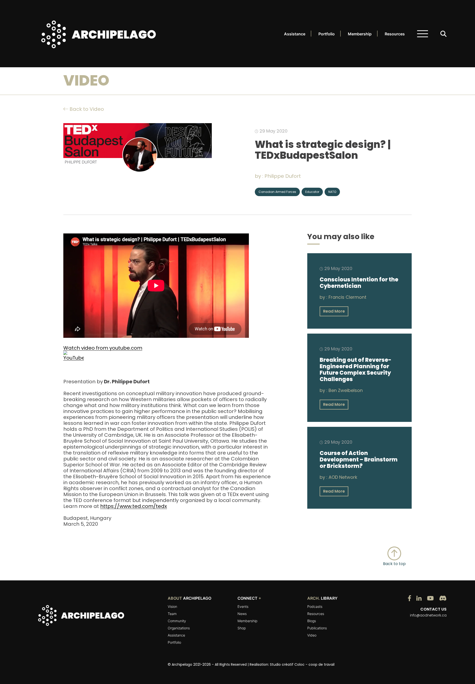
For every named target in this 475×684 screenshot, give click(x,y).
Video (311, 635)
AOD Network (343, 477)
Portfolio (326, 33)
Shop (242, 628)
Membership (360, 33)
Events (243, 606)
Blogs (311, 621)
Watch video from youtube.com (102, 347)
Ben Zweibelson (346, 390)
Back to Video (86, 109)
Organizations (179, 628)
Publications (317, 628)
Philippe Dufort (282, 176)
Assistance (294, 33)
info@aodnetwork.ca (428, 615)
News (242, 614)
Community (177, 621)
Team (172, 614)
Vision (172, 606)
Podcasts (314, 606)
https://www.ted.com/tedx (133, 506)
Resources (395, 33)
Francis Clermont (347, 297)
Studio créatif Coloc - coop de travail (302, 664)
